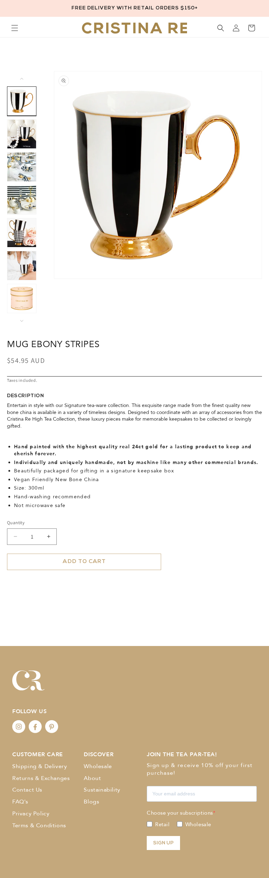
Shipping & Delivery (39, 766)
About (92, 778)
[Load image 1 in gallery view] (21, 101)
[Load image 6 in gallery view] (21, 265)
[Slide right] (21, 321)
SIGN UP (163, 843)
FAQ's (20, 802)
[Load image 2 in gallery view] (21, 134)
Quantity (16, 523)
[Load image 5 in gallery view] (21, 232)
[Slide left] (21, 78)
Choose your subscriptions (180, 812)
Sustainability (102, 790)
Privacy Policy (30, 813)
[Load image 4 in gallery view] (21, 200)
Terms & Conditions (39, 825)
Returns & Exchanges (41, 778)
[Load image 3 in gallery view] (21, 167)
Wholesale (98, 766)
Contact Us (27, 790)
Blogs (91, 802)
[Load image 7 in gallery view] (21, 298)
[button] (14, 28)
